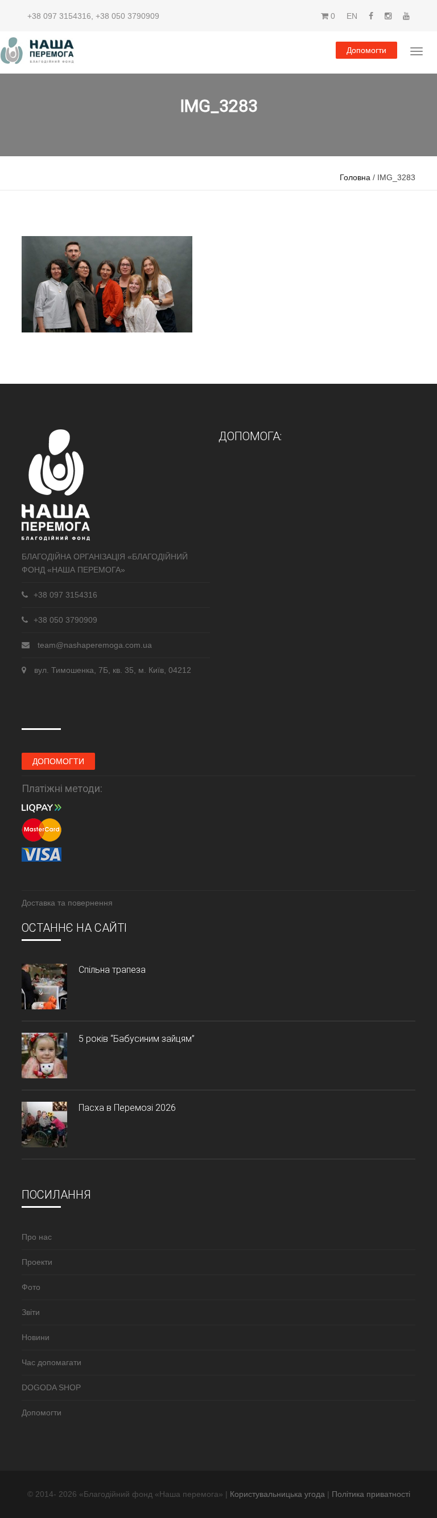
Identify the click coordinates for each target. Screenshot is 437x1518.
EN (352, 16)
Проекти (37, 1262)
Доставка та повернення (67, 902)
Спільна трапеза (112, 969)
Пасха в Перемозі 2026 (127, 1107)
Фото (31, 1287)
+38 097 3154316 (59, 16)
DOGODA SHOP (51, 1387)
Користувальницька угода (278, 1494)
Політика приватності (371, 1494)
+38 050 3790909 (127, 16)
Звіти (31, 1312)
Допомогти (366, 50)
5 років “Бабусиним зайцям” (137, 1038)
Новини (36, 1337)
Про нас (37, 1236)
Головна (355, 177)
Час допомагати (51, 1362)
